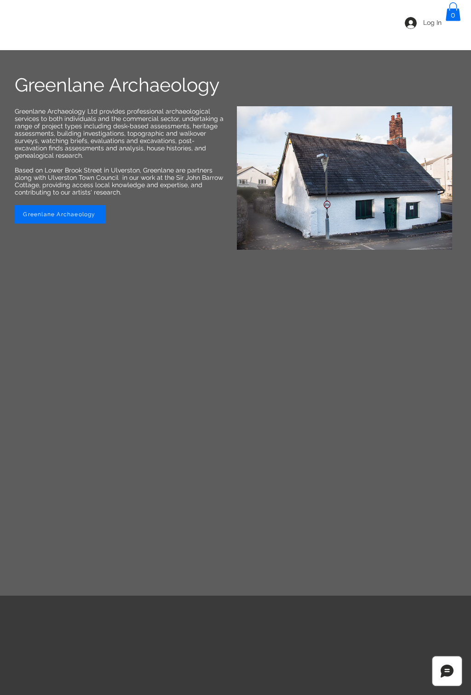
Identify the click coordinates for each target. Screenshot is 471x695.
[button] (453, 11)
